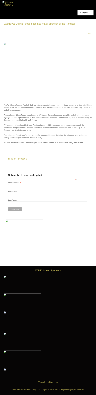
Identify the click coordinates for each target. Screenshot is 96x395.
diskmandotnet (79, 390)
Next (88, 33)
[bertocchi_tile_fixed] (22, 334)
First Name (12, 191)
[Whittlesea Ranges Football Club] (8, 2)
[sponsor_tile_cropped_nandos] (22, 351)
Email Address (14, 182)
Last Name (12, 200)
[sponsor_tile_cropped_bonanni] (22, 277)
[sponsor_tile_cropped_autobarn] (22, 294)
